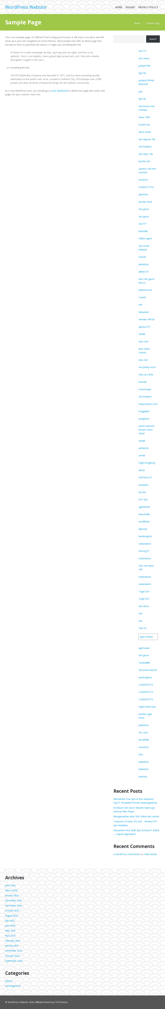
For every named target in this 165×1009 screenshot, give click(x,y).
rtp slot (142, 492)
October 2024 (12, 955)
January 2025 (12, 945)
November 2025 (13, 905)
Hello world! (150, 854)
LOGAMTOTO (146, 684)
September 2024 (13, 960)
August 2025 (11, 915)
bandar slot (144, 161)
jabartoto (143, 194)
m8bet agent (145, 238)
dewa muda (145, 131)
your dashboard (60, 90)
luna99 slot (144, 124)
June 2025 (10, 925)
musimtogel (145, 389)
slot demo (144, 606)
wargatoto (144, 418)
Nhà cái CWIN (146, 374)
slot (140, 304)
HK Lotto (143, 732)
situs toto (144, 341)
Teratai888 (144, 662)
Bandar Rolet (145, 201)
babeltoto (144, 725)
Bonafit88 (144, 739)
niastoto (143, 776)
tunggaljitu (144, 411)
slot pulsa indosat (148, 669)
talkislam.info (145, 289)
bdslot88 (143, 231)
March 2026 (11, 890)
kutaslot (143, 381)
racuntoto (144, 747)
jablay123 (144, 271)
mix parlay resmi (147, 367)
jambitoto (144, 264)
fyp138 (142, 73)
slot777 (142, 50)
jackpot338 (144, 65)
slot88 (142, 334)
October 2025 (12, 910)
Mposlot (143, 529)
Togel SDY (144, 591)
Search (152, 39)
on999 (142, 455)
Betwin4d (143, 312)
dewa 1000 (144, 117)
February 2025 (12, 940)
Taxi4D (142, 297)
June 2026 (10, 885)
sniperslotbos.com (148, 404)
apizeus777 (144, 326)
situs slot (143, 359)
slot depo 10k (146, 154)
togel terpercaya (147, 706)
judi (140, 91)
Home (137, 23)
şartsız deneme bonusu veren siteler (147, 429)
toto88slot (144, 521)
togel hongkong (147, 462)
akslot (142, 470)
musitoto (143, 179)
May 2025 (10, 930)
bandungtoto (145, 536)
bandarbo (144, 484)
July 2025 (10, 920)
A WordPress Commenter (126, 854)
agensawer (144, 648)
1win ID (142, 628)
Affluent (39, 1002)
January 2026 (12, 895)
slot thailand (145, 146)
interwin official (146, 319)
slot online (144, 58)
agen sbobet (146, 636)
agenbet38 (144, 506)
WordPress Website (25, 7)
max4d (142, 256)
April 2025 (10, 935)
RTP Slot (143, 499)
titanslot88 (144, 514)
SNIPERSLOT (145, 477)
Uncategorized (12, 985)
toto (141, 754)
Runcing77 (144, 550)
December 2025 (13, 900)
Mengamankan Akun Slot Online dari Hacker (136, 816)
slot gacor (144, 209)
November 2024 (13, 950)
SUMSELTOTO (146, 187)
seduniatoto (145, 543)
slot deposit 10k (147, 139)
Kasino (8, 980)
